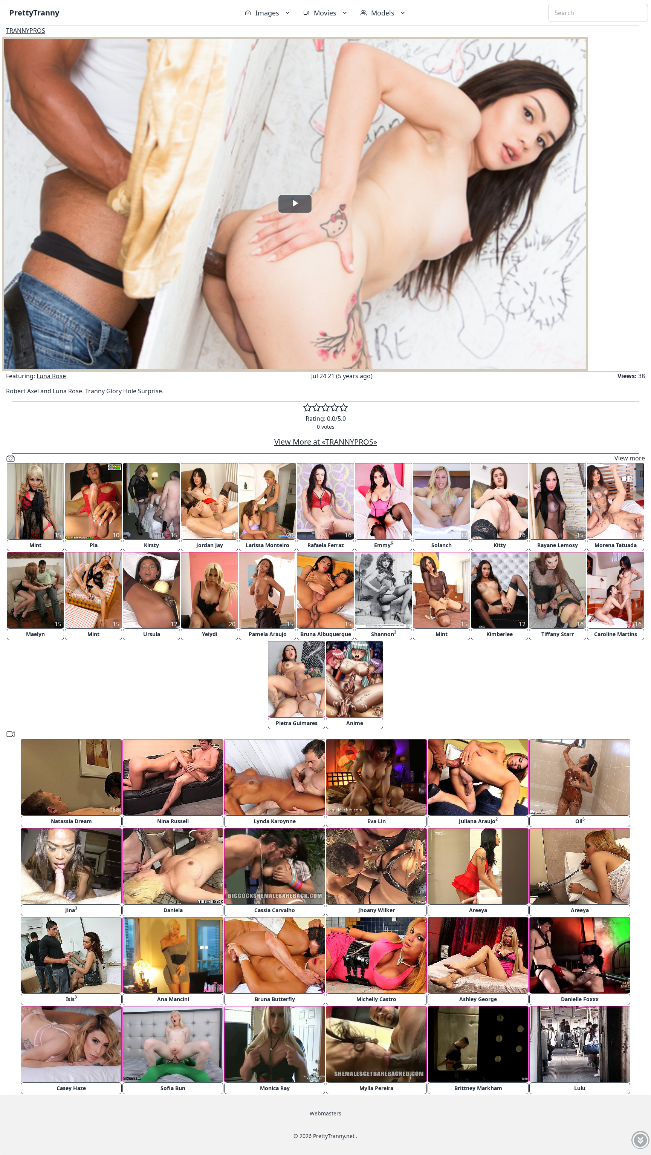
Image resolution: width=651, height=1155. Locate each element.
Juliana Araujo (478, 820)
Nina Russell (173, 821)
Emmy (383, 544)
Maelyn (35, 634)
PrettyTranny (34, 13)
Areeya (478, 910)
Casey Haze (71, 1088)
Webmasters (325, 1113)
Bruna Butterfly (275, 999)
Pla (94, 545)
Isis (71, 998)
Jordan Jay (209, 545)
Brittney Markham (478, 1088)
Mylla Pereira (376, 1088)
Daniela (173, 910)
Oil (580, 820)
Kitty (500, 545)
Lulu (579, 1088)
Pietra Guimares (297, 723)
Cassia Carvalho (274, 910)
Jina (71, 909)
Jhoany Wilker (376, 910)
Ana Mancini (173, 999)
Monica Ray (275, 1088)
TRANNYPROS (25, 30)
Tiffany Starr (557, 634)
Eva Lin (376, 821)
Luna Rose (51, 376)
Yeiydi (209, 634)
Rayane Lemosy (557, 545)
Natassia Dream (71, 821)
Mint (35, 545)
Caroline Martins (615, 634)
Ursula (151, 634)
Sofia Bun (172, 1088)
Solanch (441, 545)
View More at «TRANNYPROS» (325, 442)
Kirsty (151, 545)
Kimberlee (499, 634)
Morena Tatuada (615, 545)
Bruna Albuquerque (325, 634)
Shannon (383, 633)
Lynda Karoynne (275, 821)
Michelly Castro (376, 999)
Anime (354, 723)
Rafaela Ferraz (325, 545)
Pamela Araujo (268, 634)
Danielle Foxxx (580, 999)
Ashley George (478, 999)
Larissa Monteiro (267, 545)
